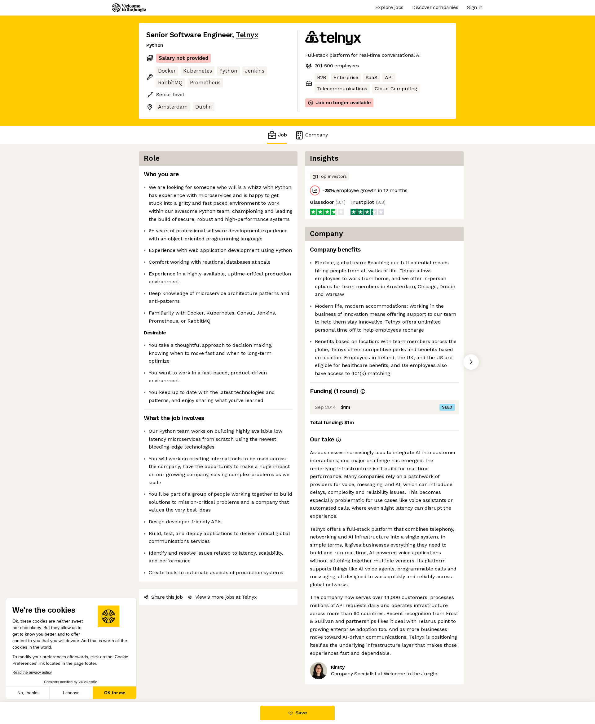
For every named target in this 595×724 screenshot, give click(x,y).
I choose (71, 692)
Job (282, 135)
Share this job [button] (167, 597)
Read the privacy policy (32, 672)
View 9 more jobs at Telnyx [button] (226, 597)
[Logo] (129, 7)
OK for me (114, 692)
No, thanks (27, 692)
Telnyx (247, 35)
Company (316, 135)
